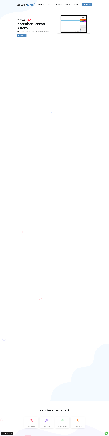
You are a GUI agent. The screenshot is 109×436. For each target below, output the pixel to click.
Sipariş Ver (22, 35)
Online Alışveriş (7, 433)
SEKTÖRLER (59, 4)
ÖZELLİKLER (50, 4)
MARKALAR (67, 4)
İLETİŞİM (76, 4)
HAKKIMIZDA (41, 4)
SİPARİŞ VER (88, 4)
